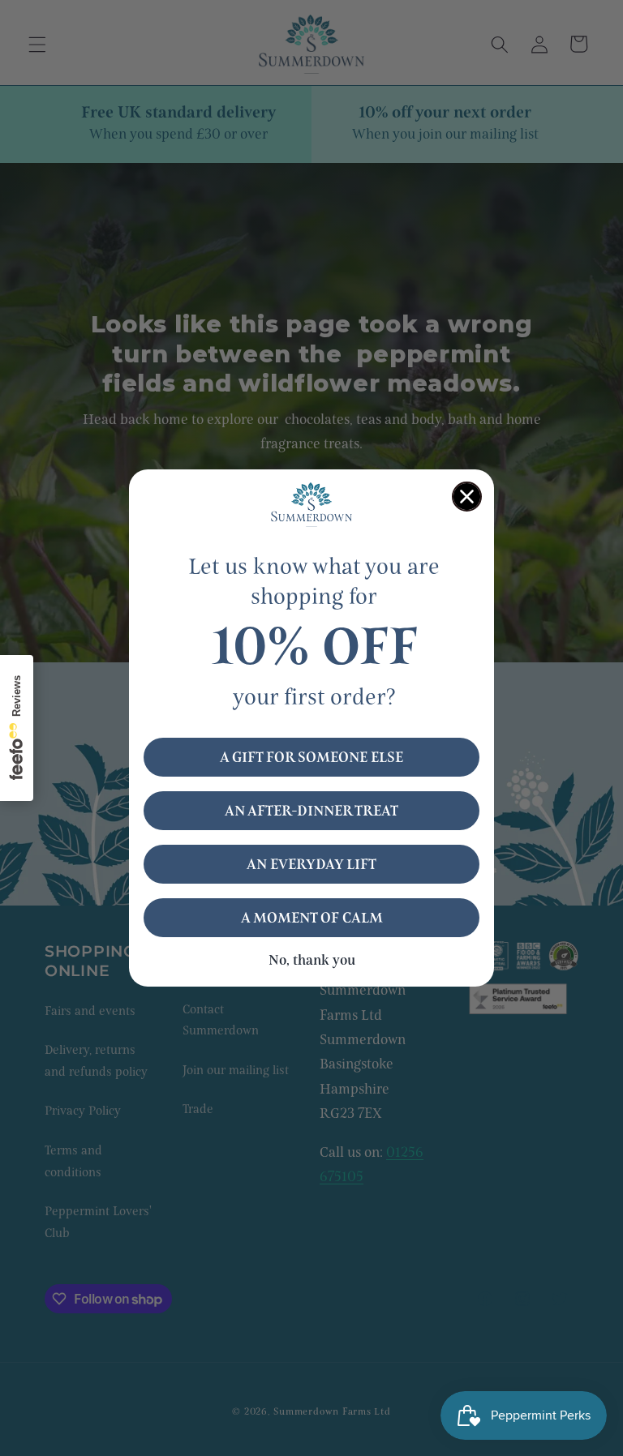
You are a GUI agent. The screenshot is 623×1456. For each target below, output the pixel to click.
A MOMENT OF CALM (312, 917)
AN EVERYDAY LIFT (311, 864)
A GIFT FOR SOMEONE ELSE (311, 757)
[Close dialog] (467, 496)
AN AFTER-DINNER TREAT (311, 810)
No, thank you (312, 960)
